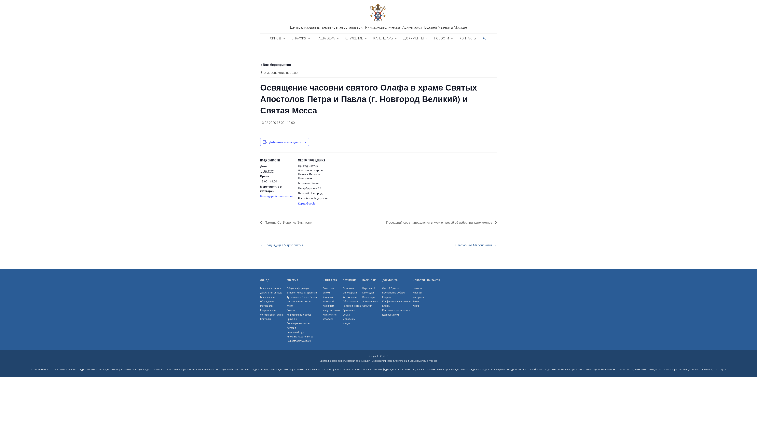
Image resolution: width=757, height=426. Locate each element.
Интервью (418, 297)
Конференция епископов (396, 301)
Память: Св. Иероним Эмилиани (288, 222)
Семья (346, 314)
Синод (276, 38)
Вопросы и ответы (270, 288)
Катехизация (350, 297)
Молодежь (349, 319)
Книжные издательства (300, 336)
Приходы (292, 319)
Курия (290, 306)
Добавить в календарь (285, 142)
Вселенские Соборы (393, 292)
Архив (416, 306)
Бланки (386, 306)
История (291, 328)
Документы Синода (271, 292)
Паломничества (352, 306)
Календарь (383, 38)
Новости (441, 38)
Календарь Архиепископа (276, 196)
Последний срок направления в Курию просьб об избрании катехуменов (439, 222)
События (367, 306)
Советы (291, 310)
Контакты (468, 38)
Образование (350, 301)
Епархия (299, 38)
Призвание (349, 310)
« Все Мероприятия (275, 64)
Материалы (266, 306)
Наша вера (326, 38)
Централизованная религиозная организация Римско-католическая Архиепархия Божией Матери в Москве (378, 27)
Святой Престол (391, 288)
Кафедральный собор (299, 314)
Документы (413, 38)
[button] (485, 38)
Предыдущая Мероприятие (282, 245)
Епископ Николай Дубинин (302, 292)
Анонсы (417, 292)
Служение (354, 38)
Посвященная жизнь (298, 323)
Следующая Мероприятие (475, 245)
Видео (416, 301)
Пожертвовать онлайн (299, 341)
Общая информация (298, 288)
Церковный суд (295, 332)
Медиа (346, 323)
